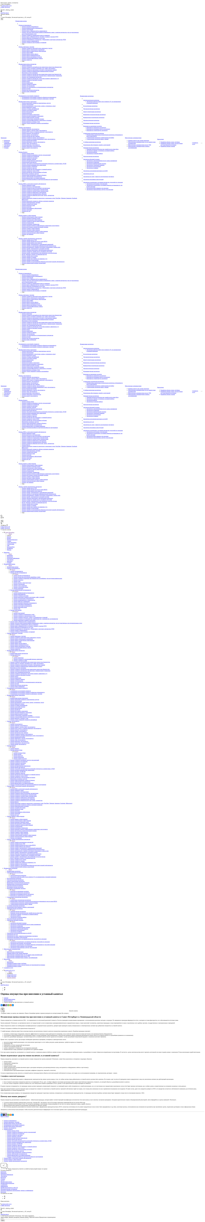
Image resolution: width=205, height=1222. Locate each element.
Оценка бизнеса (23, 152)
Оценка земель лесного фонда (30, 54)
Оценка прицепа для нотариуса (30, 133)
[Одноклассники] (11, 1005)
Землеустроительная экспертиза (92, 111)
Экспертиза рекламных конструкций (93, 179)
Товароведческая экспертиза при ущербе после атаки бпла (102, 149)
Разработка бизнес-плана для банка (170, 142)
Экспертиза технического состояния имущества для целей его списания (103, 182)
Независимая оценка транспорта (27, 101)
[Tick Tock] (4, 990)
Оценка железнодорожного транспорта (32, 116)
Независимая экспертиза (87, 96)
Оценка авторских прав (28, 205)
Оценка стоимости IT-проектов (30, 156)
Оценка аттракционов (28, 222)
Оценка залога (26, 81)
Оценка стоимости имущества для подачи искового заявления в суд (40, 78)
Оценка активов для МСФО (29, 166)
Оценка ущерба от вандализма (30, 260)
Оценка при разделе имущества (30, 90)
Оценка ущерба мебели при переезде (32, 243)
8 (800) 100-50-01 (5, 7)
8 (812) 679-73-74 (6, 5)
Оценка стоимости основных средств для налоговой (36, 155)
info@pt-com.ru (5, 13)
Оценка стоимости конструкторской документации (36, 188)
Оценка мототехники (28, 111)
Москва (9, 549)
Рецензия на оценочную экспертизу (96, 127)
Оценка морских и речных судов (31, 121)
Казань (9, 538)
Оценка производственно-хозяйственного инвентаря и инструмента (40, 225)
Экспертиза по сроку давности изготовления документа (98, 176)
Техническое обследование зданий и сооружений (96, 145)
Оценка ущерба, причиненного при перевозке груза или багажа (39, 253)
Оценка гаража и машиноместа (30, 41)
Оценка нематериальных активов (31, 202)
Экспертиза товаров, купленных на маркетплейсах (100, 150)
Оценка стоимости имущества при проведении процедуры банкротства (41, 74)
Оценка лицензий (27, 209)
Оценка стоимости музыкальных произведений (35, 189)
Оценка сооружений (27, 29)
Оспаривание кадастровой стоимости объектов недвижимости (39, 97)
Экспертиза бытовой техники (91, 159)
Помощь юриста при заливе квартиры (138, 140)
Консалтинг (160, 139)
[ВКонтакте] (2, 1005)
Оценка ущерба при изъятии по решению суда (34, 258)
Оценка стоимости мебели (29, 84)
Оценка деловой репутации (29, 204)
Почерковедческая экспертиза (91, 123)
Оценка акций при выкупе (29, 162)
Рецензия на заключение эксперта (92, 126)
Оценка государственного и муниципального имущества (37, 87)
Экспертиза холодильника (93, 166)
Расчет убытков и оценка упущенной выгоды (34, 254)
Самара (9, 541)
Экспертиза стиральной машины (95, 165)
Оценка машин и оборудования (27, 215)
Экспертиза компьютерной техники (96, 163)
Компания (3, 137)
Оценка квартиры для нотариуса (31, 145)
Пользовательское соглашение (9, 1189)
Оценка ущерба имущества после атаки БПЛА (34, 241)
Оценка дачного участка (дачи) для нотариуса (34, 130)
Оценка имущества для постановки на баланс (34, 172)
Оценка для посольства (28, 85)
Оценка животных (27, 65)
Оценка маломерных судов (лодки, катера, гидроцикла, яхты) (39, 106)
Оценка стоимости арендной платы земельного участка (37, 48)
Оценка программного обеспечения (31, 208)
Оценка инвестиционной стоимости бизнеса (34, 175)
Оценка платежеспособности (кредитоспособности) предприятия (40, 179)
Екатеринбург (11, 547)
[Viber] (6, 1005)
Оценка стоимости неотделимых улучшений (34, 42)
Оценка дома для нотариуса (29, 143)
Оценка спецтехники (27, 104)
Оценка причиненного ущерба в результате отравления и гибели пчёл (41, 247)
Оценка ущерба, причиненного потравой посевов (35, 248)
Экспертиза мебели (91, 152)
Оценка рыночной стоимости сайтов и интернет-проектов (38, 201)
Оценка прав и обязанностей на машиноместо (34, 31)
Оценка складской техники (29, 110)
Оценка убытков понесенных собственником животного (37, 250)
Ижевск (9, 536)
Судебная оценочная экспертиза (92, 142)
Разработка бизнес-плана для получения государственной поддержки (171, 144)
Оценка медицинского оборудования (32, 220)
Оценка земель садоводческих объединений (34, 51)
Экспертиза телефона (92, 168)
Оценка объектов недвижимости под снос (33, 38)
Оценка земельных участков (26, 46)
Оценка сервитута (27, 59)
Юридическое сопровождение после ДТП (139, 145)
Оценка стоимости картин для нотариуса (33, 137)
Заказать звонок (11, 977)
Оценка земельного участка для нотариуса (33, 142)
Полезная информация (7, 142)
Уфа (8, 545)
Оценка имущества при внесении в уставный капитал (37, 169)
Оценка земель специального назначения (33, 49)
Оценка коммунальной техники (30, 117)
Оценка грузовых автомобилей (30, 108)
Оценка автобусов (27, 113)
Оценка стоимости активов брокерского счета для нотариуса (38, 139)
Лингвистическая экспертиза (91, 120)
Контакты (6, 146)
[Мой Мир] (13, 1005)
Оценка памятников (27, 83)
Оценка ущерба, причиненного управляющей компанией (37, 244)
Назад (10, 534)
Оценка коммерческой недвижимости (32, 28)
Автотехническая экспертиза (91, 100)
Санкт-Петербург (11, 542)
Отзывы (6, 147)
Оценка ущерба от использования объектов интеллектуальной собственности (43, 261)
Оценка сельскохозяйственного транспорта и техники (36, 120)
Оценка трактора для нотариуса (30, 129)
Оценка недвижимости (25, 25)
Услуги (2, 1180)
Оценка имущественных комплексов (32, 160)
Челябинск (10, 548)
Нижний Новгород (12, 539)
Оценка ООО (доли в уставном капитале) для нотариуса (37, 132)
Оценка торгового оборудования (31, 230)
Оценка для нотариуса (25, 127)
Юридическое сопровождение (133, 137)
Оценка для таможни (27, 234)
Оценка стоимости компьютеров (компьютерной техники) (38, 71)
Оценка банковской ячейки (29, 140)
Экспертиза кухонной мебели (94, 153)
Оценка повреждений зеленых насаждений (34, 263)
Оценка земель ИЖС (27, 52)
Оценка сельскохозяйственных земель (32, 58)
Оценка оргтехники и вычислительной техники (35, 227)
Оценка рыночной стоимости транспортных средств (36, 103)
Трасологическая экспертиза (91, 156)
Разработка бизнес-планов (168, 146)
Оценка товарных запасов (29, 159)
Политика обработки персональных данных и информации (17, 1190)
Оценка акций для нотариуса (30, 147)
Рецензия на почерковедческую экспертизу (98, 129)
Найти (2, 1220)
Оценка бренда (26, 196)
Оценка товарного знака (28, 185)
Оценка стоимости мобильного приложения (34, 192)
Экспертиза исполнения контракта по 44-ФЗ (95, 170)
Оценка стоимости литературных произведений (35, 191)
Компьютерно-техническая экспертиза (93, 117)
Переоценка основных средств (30, 173)
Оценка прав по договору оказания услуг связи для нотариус (38, 68)
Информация (4, 1186)
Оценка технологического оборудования (33, 232)
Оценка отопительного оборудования (32, 217)
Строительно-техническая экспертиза (93, 133)
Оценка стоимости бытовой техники (32, 80)
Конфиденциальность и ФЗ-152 (9, 1187)
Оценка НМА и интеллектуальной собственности (32, 183)
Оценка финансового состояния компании (33, 178)
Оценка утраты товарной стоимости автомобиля (35, 123)
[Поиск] (2, 19)
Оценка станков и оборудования (31, 228)
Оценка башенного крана (29, 107)
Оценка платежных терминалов (30, 224)
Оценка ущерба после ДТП (29, 240)
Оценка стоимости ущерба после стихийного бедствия (37, 251)
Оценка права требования (29, 91)
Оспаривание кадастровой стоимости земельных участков (38, 98)
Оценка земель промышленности (31, 55)
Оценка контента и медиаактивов (31, 186)
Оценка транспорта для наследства (31, 146)
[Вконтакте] (4, 988)
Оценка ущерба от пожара (29, 257)
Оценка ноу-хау (26, 211)
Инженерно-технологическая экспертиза (94, 114)
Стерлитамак (10, 544)
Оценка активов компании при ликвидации (34, 165)
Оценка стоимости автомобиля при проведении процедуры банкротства (42, 67)
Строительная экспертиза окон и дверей (97, 139)
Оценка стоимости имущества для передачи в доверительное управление (42, 75)
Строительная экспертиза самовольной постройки (100, 137)
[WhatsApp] (8, 1005)
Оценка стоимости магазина (29, 158)
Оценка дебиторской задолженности (32, 176)
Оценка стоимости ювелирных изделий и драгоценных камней (39, 70)
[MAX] (4, 1198)
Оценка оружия (26, 88)
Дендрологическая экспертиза (91, 108)
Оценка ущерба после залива (30, 256)
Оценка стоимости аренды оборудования (33, 221)
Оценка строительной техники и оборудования (35, 231)
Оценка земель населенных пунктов (32, 57)
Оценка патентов (26, 207)
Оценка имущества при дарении (31, 136)
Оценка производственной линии (31, 218)
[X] (4, 1005)
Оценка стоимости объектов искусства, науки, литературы (38, 195)
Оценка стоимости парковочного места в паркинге (36, 35)
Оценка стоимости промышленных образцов (34, 194)
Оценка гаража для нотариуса (30, 134)
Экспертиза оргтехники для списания (96, 183)
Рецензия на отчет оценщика (30, 72)
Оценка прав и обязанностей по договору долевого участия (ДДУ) (40, 36)
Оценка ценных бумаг (28, 153)
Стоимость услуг (195, 143)
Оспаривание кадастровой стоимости (29, 96)
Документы (7, 145)
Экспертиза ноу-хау (88, 173)
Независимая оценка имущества (27, 64)
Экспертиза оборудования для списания (97, 188)
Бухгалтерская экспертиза (90, 106)
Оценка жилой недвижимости (30, 26)
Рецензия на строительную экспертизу (97, 130)
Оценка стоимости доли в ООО (30, 170)
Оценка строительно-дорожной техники (33, 119)
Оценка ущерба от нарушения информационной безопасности (39, 245)
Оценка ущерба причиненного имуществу (30, 238)
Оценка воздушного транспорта (30, 114)
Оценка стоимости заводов (29, 168)
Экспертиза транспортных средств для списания (99, 189)
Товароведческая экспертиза (91, 147)
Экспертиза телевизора (92, 162)
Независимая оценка (21, 21)
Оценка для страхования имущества (32, 77)
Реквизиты (7, 140)
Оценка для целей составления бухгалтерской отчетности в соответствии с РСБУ (44, 163)
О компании (4, 1184)
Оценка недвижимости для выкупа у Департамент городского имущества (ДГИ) (44, 39)
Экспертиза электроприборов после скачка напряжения (101, 160)
